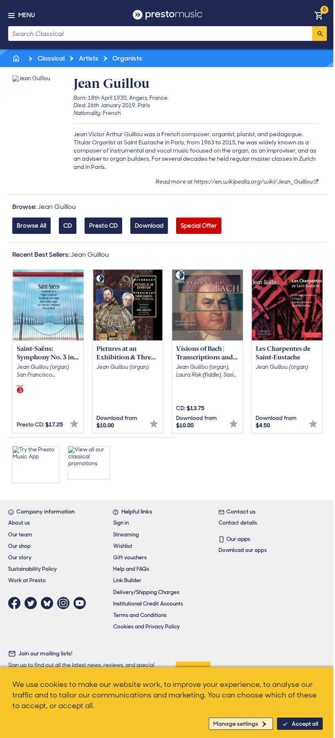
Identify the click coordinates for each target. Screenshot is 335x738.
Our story (19, 557)
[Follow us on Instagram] (65, 603)
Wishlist (122, 546)
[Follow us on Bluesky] (49, 603)
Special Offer (199, 226)
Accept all (305, 723)
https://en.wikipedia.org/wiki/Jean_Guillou (253, 181)
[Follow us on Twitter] (33, 603)
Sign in (121, 522)
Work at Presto (27, 580)
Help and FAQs (131, 568)
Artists (88, 58)
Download (149, 226)
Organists (126, 58)
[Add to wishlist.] (74, 424)
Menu (26, 15)
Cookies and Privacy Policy (146, 626)
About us (19, 522)
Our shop (19, 546)
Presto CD (103, 226)
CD (67, 226)
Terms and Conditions (140, 615)
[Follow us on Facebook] (16, 603)
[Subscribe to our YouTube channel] (82, 603)
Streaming (126, 534)
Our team (20, 534)
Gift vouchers (130, 557)
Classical (50, 58)
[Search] (319, 33)
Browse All (31, 226)
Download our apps (243, 550)
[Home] (16, 58)
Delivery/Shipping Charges (146, 592)
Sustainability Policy (32, 568)
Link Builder (127, 580)
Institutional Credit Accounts (148, 603)
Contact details (238, 522)
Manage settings (235, 723)
